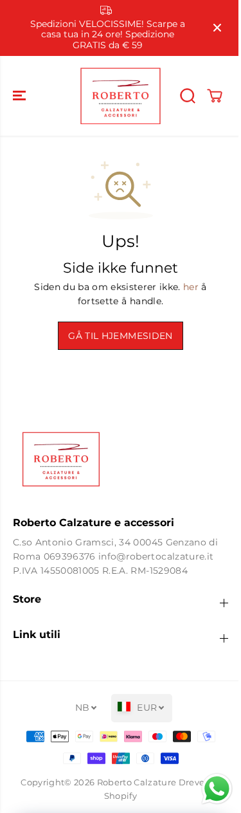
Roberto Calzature (137, 782)
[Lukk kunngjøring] (217, 28)
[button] (20, 96)
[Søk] (187, 95)
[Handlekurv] (214, 95)
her (191, 287)
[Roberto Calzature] (120, 96)
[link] (120, 459)
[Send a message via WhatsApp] (210, 789)
